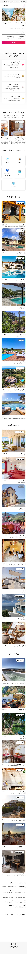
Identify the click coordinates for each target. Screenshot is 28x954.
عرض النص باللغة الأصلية (6, 1)
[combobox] (13, 33)
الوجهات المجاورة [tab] (22, 886)
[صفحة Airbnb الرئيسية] (24, 5)
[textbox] (19, 38)
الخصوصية (15, 947)
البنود (11, 947)
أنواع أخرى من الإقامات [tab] (12, 886)
